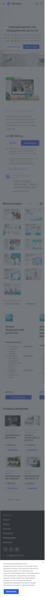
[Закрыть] (43, 562)
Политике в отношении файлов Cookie (18, 585)
